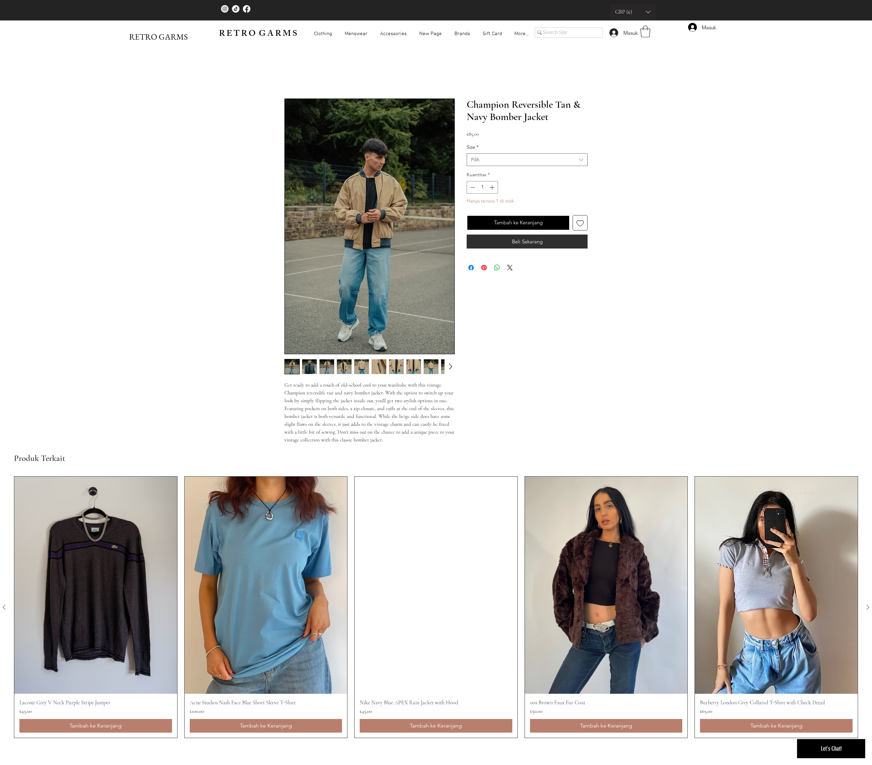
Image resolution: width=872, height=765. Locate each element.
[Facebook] (246, 9)
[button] (633, 11)
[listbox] (633, 11)
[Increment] (492, 187)
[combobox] (527, 159)
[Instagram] (225, 9)
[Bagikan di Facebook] (471, 268)
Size (473, 147)
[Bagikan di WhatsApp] (497, 268)
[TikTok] (235, 9)
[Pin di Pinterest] (484, 268)
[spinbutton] (482, 187)
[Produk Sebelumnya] (4, 607)
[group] (436, 607)
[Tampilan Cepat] (95, 585)
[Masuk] (613, 32)
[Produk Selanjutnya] (868, 607)
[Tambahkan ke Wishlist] (580, 222)
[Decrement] (472, 187)
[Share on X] (510, 268)
